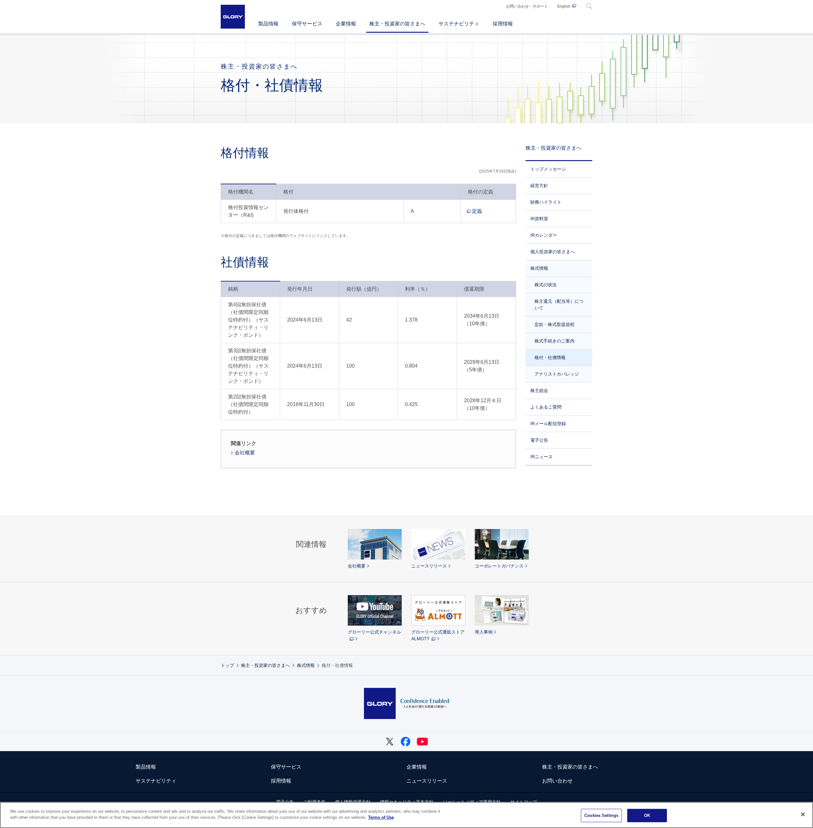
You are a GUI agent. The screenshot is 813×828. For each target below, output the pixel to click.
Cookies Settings (601, 815)
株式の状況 (545, 284)
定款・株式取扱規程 (554, 324)
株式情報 (539, 268)
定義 (477, 211)
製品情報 (146, 767)
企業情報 (416, 767)
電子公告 (539, 440)
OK (647, 815)
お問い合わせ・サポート (527, 6)
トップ (227, 665)
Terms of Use (381, 817)
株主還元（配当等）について (558, 304)
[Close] (803, 814)
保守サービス (286, 767)
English (563, 6)
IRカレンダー (543, 235)
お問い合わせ (557, 781)
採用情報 (281, 781)
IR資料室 (539, 218)
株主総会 (539, 390)
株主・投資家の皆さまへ (553, 148)
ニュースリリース (426, 781)
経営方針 (539, 185)
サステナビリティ (156, 781)
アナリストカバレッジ (556, 374)
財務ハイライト (545, 202)
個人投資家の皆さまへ (552, 251)
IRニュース (541, 456)
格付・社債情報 (550, 357)
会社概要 (245, 452)
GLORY (233, 17)
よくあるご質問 (545, 407)
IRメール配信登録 (548, 423)
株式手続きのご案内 (554, 340)
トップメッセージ (548, 169)
